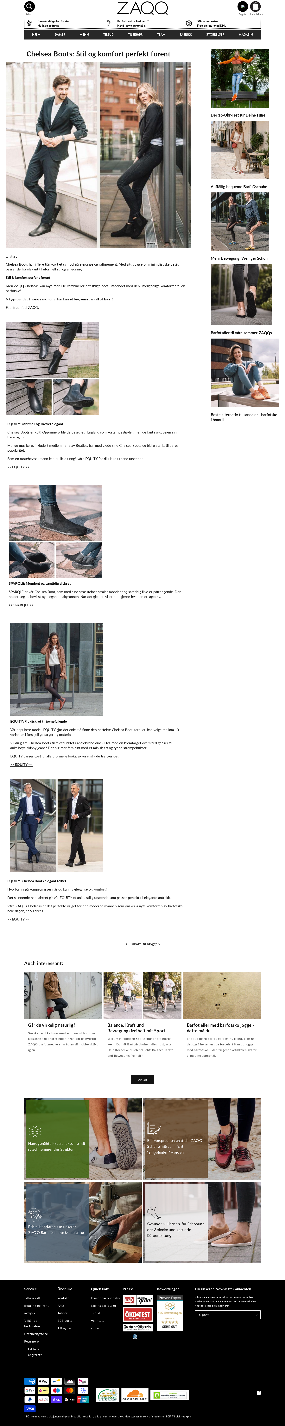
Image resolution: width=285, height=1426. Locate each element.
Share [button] (13, 256)
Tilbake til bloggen (145, 944)
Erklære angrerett (35, 1352)
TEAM (161, 34)
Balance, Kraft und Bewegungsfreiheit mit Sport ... (138, 1027)
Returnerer (32, 1341)
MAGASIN (246, 34)
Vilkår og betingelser (32, 1323)
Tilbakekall (32, 1298)
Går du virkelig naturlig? (51, 1025)
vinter (95, 1328)
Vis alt (142, 1080)
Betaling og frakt (36, 1305)
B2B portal (65, 1320)
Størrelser (215, 34)
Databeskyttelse (36, 1334)
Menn (84, 34)
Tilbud (108, 34)
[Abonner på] (256, 1314)
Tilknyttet (65, 1328)
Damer (60, 34)
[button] (29, 6)
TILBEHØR (135, 34)
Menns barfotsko (103, 1305)
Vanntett (97, 1320)
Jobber (63, 1313)
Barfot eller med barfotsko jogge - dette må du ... (220, 1027)
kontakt (63, 1298)
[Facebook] (259, 1393)
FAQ (61, 1305)
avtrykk (29, 1313)
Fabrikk (186, 34)
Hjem (36, 34)
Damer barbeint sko (105, 1298)
